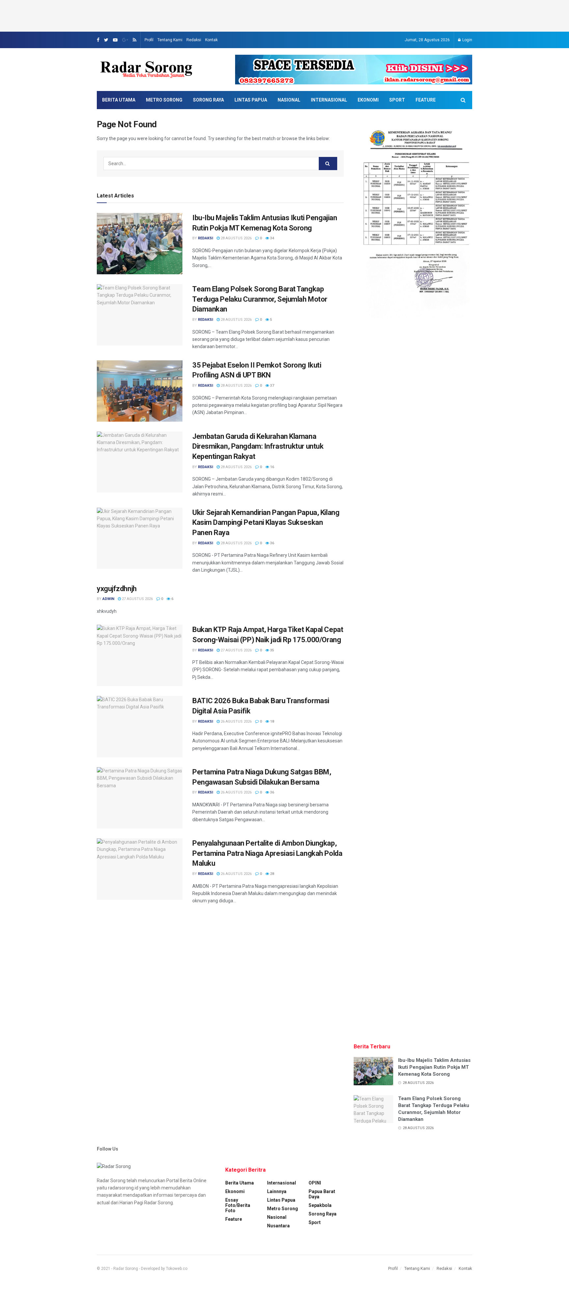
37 (271, 385)
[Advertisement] (284, 15)
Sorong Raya (208, 100)
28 (271, 874)
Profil (149, 40)
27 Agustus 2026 (137, 599)
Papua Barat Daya (322, 1194)
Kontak (211, 40)
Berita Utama (118, 100)
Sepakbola (320, 1205)
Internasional (329, 100)
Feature (426, 100)
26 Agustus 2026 (236, 721)
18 (271, 721)
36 (271, 543)
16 (271, 467)
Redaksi (193, 40)
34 (271, 238)
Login (466, 40)
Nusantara (278, 1225)
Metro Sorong (164, 100)
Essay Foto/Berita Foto (237, 1205)
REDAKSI (205, 238)
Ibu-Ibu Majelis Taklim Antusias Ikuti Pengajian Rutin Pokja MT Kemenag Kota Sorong (434, 1067)
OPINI (315, 1182)
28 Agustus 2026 (236, 238)
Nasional (289, 100)
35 (271, 650)
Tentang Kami (169, 40)
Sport (397, 100)
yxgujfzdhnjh (117, 589)
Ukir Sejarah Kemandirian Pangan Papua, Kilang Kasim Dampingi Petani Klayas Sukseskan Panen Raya (265, 522)
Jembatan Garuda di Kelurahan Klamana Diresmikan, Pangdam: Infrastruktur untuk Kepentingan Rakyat (257, 446)
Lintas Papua (250, 100)
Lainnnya (276, 1191)
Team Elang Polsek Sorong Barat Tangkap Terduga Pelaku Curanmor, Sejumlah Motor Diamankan (259, 299)
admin (108, 599)
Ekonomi (368, 100)
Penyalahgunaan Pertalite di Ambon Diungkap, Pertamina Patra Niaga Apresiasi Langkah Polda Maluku (267, 853)
